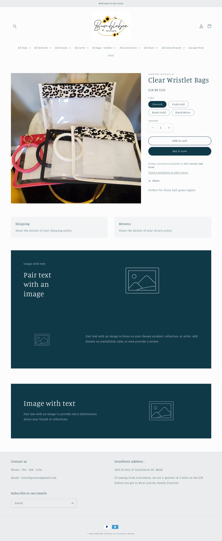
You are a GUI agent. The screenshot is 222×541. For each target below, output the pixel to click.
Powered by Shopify (125, 533)
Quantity (153, 120)
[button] (15, 26)
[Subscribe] (72, 503)
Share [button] (155, 180)
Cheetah (157, 104)
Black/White (183, 112)
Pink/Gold (178, 104)
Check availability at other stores (168, 172)
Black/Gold (159, 112)
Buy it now (180, 151)
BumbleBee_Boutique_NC (105, 533)
